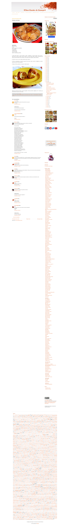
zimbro (52, 519)
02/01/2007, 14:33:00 (17, 160)
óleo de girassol (49, 481)
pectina (51, 486)
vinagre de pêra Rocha (32, 516)
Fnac (16, 459)
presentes (42, 494)
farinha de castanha (26, 454)
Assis (28, 423)
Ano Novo (26, 422)
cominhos (55, 438)
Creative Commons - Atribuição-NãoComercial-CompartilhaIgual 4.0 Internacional (50, 403)
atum (31, 423)
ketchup (25, 466)
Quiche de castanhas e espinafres (51, 89)
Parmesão (44, 485)
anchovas (52, 421)
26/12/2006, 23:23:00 (17, 153)
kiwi (28, 466)
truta (43, 513)
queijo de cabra (38, 496)
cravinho (44, 445)
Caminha (52, 431)
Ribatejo (31, 500)
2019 (46, 65)
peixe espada (28, 487)
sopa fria (42, 509)
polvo (21, 492)
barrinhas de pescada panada (43, 425)
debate (45, 447)
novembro (47, 96)
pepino (41, 487)
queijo (18, 496)
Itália (46, 465)
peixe (17, 487)
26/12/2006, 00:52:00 (17, 119)
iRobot (39, 465)
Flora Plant (49, 458)
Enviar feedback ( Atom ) (19, 220)
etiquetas (55, 452)
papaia (36, 484)
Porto (52, 492)
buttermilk (21, 430)
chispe (27, 436)
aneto (15, 422)
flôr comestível (27, 458)
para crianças (16, 485)
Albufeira (44, 418)
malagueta (14, 471)
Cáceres (47, 430)
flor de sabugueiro (41, 458)
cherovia (14, 436)
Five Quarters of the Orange (48, 166)
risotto (38, 500)
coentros (18, 438)
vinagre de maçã (24, 516)
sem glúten (26, 505)
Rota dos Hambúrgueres (36, 501)
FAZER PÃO (22, 12)
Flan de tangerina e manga (50, 83)
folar (22, 459)
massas (33, 473)
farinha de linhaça (50, 454)
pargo (33, 485)
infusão (47, 464)
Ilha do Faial (30, 464)
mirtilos (15, 476)
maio (47, 103)
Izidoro (55, 465)
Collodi (39, 438)
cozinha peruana (51, 444)
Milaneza (39, 475)
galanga (40, 460)
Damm (42, 447)
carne (15, 433)
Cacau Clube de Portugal (42, 430)
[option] (51, 30)
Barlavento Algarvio (27, 425)
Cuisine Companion (51, 446)
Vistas (26, 518)
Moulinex (39, 478)
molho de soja (55, 476)
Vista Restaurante (21, 518)
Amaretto (55, 420)
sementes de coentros (27, 506)
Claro (36, 437)
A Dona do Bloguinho (17, 113)
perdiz (25, 488)
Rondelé (21, 501)
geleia (26, 461)
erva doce (18, 451)
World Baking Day (34, 519)
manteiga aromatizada (40, 471)
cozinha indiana (41, 443)
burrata (15, 430)
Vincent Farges (26, 517)
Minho (56, 475)
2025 (46, 58)
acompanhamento (54, 415)
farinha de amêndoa (47, 453)
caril (51, 432)
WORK (20, 519)
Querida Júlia (51, 496)
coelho (54, 437)
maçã (38, 470)
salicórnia (44, 502)
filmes (20, 457)
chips (25, 436)
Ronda (18, 501)
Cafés (15, 431)
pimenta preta (18, 490)
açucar (31, 416)
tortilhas (46, 512)
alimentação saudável (26, 420)
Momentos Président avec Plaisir (37, 477)
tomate (14, 512)
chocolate (31, 436)
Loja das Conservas (16, 470)
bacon (43, 424)
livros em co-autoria (54, 469)
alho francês (55, 419)
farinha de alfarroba (41, 453)
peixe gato (33, 487)
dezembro (47, 82)
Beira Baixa (26, 427)
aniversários (22, 422)
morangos (25, 478)
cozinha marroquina (18, 444)
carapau (43, 432)
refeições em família (29, 499)
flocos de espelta (17, 458)
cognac (23, 438)
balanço (52, 424)
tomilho (20, 512)
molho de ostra (45, 476)
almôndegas (38, 420)
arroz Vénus (20, 423)
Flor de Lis (37, 458)
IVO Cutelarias (51, 465)
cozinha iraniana (46, 443)
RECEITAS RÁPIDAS (28, 12)
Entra (32, 450)
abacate (20, 415)
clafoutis (30, 437)
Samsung (47, 503)
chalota (36, 435)
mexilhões (26, 475)
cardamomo (47, 432)
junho (47, 102)
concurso (37, 439)
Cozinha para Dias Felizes (44, 444)
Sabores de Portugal (21, 502)
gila (44, 461)
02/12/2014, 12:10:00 (17, 202)
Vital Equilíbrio (29, 518)
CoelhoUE (14, 438)
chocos (41, 436)
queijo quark (42, 496)
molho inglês (16, 477)
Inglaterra (50, 464)
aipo (35, 418)
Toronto (35, 512)
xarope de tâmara (45, 519)
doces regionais (31, 449)
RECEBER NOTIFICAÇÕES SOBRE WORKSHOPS (47, 12)
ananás (48, 421)
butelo (18, 430)
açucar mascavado (24, 417)
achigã (50, 415)
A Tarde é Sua (16, 415)
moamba (32, 476)
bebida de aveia (55, 426)
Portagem (46, 492)
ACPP (23, 416)
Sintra (35, 508)
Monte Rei (45, 477)
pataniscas (23, 486)
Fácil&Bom (24, 453)
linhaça (15, 469)
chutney (19, 437)
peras (17, 488)
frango (51, 459)
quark (15, 496)
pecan (47, 486)
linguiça (53, 468)
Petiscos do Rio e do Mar (23, 489)
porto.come (29, 493)
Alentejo (16, 419)
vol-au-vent (41, 518)
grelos (46, 462)
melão (39, 474)
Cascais (43, 433)
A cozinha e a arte (48, 90)
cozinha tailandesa (33, 445)
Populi (29, 492)
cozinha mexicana (31, 444)
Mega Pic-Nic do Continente (21, 474)
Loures (25, 470)
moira (38, 476)
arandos (41, 422)
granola (33, 462)
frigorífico (56, 459)
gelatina (22, 461)
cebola (44, 434)
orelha (55, 482)
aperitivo (31, 422)
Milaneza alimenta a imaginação (45, 475)
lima (29, 468)
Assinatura (24, 423)
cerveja (23, 435)
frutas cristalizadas (16, 460)
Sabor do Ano (54, 501)
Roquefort (24, 501)
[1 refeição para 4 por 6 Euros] (50, 157)
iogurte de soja (30, 465)
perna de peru (29, 488)
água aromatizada (55, 417)
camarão (38, 431)
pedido (54, 486)
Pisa (28, 491)
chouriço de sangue (54, 436)
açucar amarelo (37, 416)
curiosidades (16, 447)
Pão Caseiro (48, 91)
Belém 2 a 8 (42, 427)
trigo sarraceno (37, 513)
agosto (47, 99)
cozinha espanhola (20, 443)
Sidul (30, 508)
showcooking (16, 508)
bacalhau (26, 424)
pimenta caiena (54, 489)
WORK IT (24, 519)
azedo (52, 423)
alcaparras (48, 418)
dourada (35, 449)
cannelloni (25, 432)
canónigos (29, 432)
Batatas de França (30, 426)
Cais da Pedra (19, 431)
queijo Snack (46, 496)
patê (26, 486)
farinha (35, 453)
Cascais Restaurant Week (48, 433)
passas (52, 485)
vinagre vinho (19, 517)
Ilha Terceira (39, 464)
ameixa (18, 421)
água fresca (20, 418)
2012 (51, 143)
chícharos (21, 436)
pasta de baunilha (18, 486)
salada (36, 502)
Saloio (21, 503)
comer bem (51, 438)
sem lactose (30, 505)
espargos (46, 451)
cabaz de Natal (26, 430)
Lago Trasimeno (38, 466)
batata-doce (18, 426)
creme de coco (29, 446)
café (56, 430)
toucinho (56, 512)
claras (33, 437)
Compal (16, 439)
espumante (20, 452)
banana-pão (16, 425)
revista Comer (51, 499)
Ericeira (15, 451)
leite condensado (44, 467)
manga (19, 471)
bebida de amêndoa (49, 426)
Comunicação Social (24, 439)
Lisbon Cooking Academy (36, 469)
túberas (46, 513)
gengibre (39, 461)
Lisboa (21, 469)
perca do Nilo (21, 488)
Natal (37, 479)
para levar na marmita (22, 485)
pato (32, 486)
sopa (37, 509)
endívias (29, 450)
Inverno (22, 465)
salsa (28, 503)
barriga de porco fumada (35, 425)
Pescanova (47, 488)
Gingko (49, 461)
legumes (35, 467)
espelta (55, 451)
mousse (43, 478)
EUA (13, 453)
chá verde (32, 435)
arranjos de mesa (54, 422)
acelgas (47, 415)
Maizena (55, 470)
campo (55, 431)
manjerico (29, 471)
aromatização (46, 422)
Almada (35, 420)
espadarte (39, 451)
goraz (56, 461)
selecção (20, 505)
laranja (16, 467)
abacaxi (24, 415)
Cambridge (43, 431)
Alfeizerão (29, 419)
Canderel (17, 432)
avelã (40, 423)
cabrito (30, 430)
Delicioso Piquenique (50, 447)
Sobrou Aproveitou (19, 509)
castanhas (54, 433)
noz (15, 480)
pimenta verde (32, 490)
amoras (44, 421)
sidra (27, 508)
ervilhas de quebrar (33, 451)
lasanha (20, 467)
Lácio (34, 466)
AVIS (44, 423)
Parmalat (39, 485)
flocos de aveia (45, 457)
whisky (17, 519)
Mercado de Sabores (17, 475)
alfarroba (25, 419)
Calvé (35, 431)
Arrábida (50, 422)
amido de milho (39, 421)
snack (42, 508)
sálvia (39, 503)
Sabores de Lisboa (15, 502)
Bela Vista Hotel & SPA (32, 427)
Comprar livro (50, 36)
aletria (19, 419)
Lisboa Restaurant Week (27, 469)
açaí (43, 415)
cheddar (44, 435)
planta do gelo (15, 492)
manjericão (23, 471)
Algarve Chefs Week (37, 419)
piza (35, 491)
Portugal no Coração (40, 493)
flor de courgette (32, 458)
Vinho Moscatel (51, 517)
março (47, 105)
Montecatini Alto (50, 477)
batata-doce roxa (24, 426)
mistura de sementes (20, 476)
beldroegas (37, 427)
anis (18, 422)
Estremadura (47, 452)
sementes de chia (19, 506)
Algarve (32, 419)
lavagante (24, 467)
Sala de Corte (32, 502)
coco (51, 437)
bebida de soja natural (17, 427)
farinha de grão (45, 454)
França (48, 459)
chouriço (48, 436)
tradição (15, 513)
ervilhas (28, 451)
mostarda (34, 478)
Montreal (21, 478)
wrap (38, 519)
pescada (42, 488)
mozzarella (48, 478)
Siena (32, 508)
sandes (25, 504)
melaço (31, 474)
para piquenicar (29, 485)
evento (17, 453)
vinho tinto (55, 517)
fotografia (36, 459)
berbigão (50, 427)
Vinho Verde (16, 518)
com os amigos (47, 438)
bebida (44, 426)
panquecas (28, 484)
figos (16, 457)
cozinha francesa (25, 443)
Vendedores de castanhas (50, 84)
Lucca (32, 470)
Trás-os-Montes (27, 513)
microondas (31, 475)
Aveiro (38, 423)
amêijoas (14, 421)
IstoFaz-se (42, 465)
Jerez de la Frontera (15, 466)
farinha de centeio (32, 454)
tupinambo (50, 513)
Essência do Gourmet (26, 452)
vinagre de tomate (45, 516)
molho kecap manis (21, 477)
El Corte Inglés (49, 449)
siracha (39, 508)
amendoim (28, 421)
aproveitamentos (36, 422)
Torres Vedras (39, 512)
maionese (50, 470)
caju (23, 431)
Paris (36, 485)
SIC (20, 508)
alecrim (56, 418)
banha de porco (21, 425)
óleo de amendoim (32, 481)
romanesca (14, 501)
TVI (55, 513)
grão (36, 462)
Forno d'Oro (25, 459)
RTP (41, 501)
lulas (35, 470)
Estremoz (51, 452)
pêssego (51, 488)
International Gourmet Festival (16, 465)
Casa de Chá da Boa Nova (27, 433)
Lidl (27, 468)
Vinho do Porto (44, 517)
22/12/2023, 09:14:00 (17, 215)
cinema (22, 437)
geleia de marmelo (34, 461)
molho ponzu (26, 477)
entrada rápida (42, 450)
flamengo (38, 457)
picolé (50, 489)
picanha (39, 489)
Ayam (49, 423)
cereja (19, 435)
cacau (36, 430)
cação (33, 430)
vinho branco (31, 517)
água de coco (16, 418)
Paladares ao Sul (17, 484)
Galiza (48, 460)
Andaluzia (56, 421)
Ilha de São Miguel (24, 464)
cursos (20, 447)
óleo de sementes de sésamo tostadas (25, 482)
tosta (53, 512)
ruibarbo (48, 501)
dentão (55, 447)
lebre (27, 467)
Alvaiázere (51, 420)
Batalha (49, 425)
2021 (46, 63)
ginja (51, 461)
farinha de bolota (20, 454)
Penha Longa (37, 487)
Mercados (22, 475)
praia (53, 493)
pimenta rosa (26, 490)
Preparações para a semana (35, 494)
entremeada (51, 450)
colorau (42, 438)
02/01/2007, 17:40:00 (17, 166)
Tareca (15, 156)
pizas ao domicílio (40, 491)
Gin (46, 461)
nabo (34, 479)
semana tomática (35, 505)
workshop (28, 519)
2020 (46, 64)
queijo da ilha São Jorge (31, 496)
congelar (51, 439)
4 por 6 (29, 414)
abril (47, 104)
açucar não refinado (36, 417)
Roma (52, 500)
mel (27, 474)
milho (51, 475)
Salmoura (18, 503)
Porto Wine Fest (25, 493)
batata (52, 425)
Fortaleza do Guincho (31, 459)
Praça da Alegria (49, 493)
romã (55, 500)
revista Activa (46, 499)
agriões (50, 417)
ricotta (35, 500)
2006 (46, 81)
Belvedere (46, 427)
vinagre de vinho (50, 516)
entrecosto (47, 450)
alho (49, 419)
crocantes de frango (45, 446)
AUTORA (13, 12)
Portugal (34, 493)
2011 (46, 75)
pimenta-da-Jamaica (45, 490)
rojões (49, 500)
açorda (16, 416)
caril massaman (55, 432)
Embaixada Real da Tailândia (19, 450)
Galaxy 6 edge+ (44, 460)
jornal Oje (20, 466)
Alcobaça (52, 418)
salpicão (25, 503)
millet (54, 475)
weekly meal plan (49, 518)
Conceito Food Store (32, 439)
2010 (46, 76)
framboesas (43, 459)
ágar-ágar (46, 417)
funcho (34, 460)
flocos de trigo (22, 458)
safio (26, 502)
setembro (47, 98)
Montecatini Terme (55, 477)
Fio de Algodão (16, 205)
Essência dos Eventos (33, 452)
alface (22, 419)
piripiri (25, 491)
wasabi (44, 518)
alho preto (16, 420)
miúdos (26, 476)
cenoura (14, 435)
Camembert (47, 431)
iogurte (25, 465)
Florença (52, 458)
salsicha (33, 503)
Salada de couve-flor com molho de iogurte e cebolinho (51, 93)
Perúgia (39, 488)
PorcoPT (39, 492)
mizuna (29, 476)
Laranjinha (16, 181)
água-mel (28, 418)
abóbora (28, 415)
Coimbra (32, 438)
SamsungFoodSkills (53, 503)
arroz (16, 423)
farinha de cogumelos (39, 454)
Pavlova (44, 486)
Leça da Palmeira (31, 467)
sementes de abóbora (43, 505)
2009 (46, 77)
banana (56, 424)
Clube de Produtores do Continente (42, 437)
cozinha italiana (52, 443)
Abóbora (47, 85)
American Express (33, 421)
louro (28, 470)
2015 (46, 70)
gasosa (15, 461)
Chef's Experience (53, 435)
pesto (55, 488)
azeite (14, 424)
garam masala (52, 460)
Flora (45, 458)
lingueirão (49, 468)
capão (36, 432)
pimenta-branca (38, 490)
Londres (21, 470)
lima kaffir (33, 468)
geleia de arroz (29, 461)
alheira (45, 419)
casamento (39, 433)
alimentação (20, 420)
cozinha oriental (37, 444)
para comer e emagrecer (54, 484)
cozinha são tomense (27, 445)
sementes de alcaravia (50, 505)
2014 (46, 71)
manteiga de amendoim (47, 471)
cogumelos (27, 438)
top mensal (28, 512)
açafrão (40, 415)
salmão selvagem (54, 502)
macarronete (46, 470)
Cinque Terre (26, 437)
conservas (54, 439)
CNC (48, 437)
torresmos (43, 512)
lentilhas (21, 468)
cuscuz (30, 447)
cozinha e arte (50, 442)
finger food (23, 457)
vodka (37, 518)
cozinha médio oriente (25, 444)
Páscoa (48, 485)
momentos (30, 477)
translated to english (21, 513)
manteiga (33, 471)
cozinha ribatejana (21, 445)
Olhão (38, 482)
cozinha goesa (31, 443)
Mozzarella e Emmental (54, 478)
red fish (24, 499)
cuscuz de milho (35, 447)
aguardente (31, 418)
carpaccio (21, 433)
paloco (22, 484)
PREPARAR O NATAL (36, 12)
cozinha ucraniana (39, 445)
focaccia (19, 459)
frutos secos (22, 460)
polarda (19, 492)
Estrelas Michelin (42, 452)
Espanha (43, 451)
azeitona (21, 424)
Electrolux (53, 449)
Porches (32, 492)
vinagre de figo (19, 516)
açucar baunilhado (45, 416)
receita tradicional (34, 498)
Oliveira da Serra (43, 482)
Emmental (26, 450)
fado (27, 453)
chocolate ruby (37, 436)
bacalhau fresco (39, 424)
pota (45, 493)
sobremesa (47, 508)
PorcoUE (42, 492)
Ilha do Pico (34, 464)
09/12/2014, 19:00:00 (17, 210)
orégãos (51, 482)
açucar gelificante (19, 417)
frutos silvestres (27, 460)
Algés (42, 419)
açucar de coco (52, 416)
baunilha (39, 426)
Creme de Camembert (23, 446)
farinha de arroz (54, 453)
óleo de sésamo (33, 482)
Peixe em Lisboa (23, 487)
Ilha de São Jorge (18, 464)
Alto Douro (47, 420)
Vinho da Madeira (38, 517)
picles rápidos (46, 489)
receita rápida (27, 498)
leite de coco (55, 467)
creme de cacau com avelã (16, 446)
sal (28, 502)
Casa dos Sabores (34, 433)
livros (49, 469)
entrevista (56, 450)
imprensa (43, 464)
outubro (47, 97)
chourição (44, 436)
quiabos (55, 496)
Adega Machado (42, 417)
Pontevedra (25, 492)
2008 (46, 78)
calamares (26, 431)
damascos (39, 447)
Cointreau (35, 438)
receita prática (21, 498)
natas (46, 479)
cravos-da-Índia (49, 445)
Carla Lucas (16, 175)
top (24, 512)
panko (24, 484)
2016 (46, 69)
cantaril (33, 432)
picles (42, 489)
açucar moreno (30, 417)
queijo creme (25, 496)
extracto (21, 453)
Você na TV (34, 518)
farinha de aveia (15, 454)
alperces (43, 420)
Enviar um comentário (16, 217)
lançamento (43, 466)
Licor (24, 468)
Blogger (38, 523)
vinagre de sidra (39, 516)
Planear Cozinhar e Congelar (52, 491)
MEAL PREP (18, 12)
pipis (22, 491)
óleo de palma (18, 482)
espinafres (15, 452)
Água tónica (24, 418)
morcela (30, 478)
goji (53, 461)
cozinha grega (36, 443)
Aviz (46, 423)
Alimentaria (31, 420)
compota (19, 439)
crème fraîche (40, 446)
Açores (19, 416)
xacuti (41, 519)
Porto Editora (20, 493)
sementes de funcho (47, 506)
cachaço (50, 430)
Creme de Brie (54, 445)
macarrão (42, 470)
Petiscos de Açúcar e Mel (16, 489)
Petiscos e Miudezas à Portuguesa (32, 489)
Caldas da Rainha (31, 431)
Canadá (14, 432)
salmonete (14, 503)
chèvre (18, 436)
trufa (41, 513)
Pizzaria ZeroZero (45, 491)
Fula (31, 460)
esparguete (51, 451)
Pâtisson (29, 486)
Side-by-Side (24, 508)
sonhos (13, 95)
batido (35, 426)
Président (54, 494)
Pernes (33, 488)
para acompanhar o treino (46, 484)
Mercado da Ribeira (54, 474)
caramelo (39, 432)
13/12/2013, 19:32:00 (17, 190)
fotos (40, 459)
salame (41, 502)
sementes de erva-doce (41, 506)
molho (40, 476)
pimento (14, 491)
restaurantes (40, 499)
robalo (46, 500)
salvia (36, 503)
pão (32, 484)
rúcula (44, 501)
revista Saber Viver (24, 500)
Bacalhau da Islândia (33, 424)
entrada (36, 450)
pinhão (19, 491)
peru (35, 488)
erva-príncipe (23, 451)
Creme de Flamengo (34, 446)
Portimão (49, 492)
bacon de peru (48, 424)
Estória (38, 452)
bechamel (22, 427)
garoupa (56, 460)
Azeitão (55, 423)
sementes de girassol (54, 506)
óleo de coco (43, 481)
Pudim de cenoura (48, 94)
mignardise (35, 475)
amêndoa (22, 421)
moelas (35, 476)
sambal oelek (43, 503)
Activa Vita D (27, 416)
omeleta (48, 482)
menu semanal (47, 474)
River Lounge (42, 500)
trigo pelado (32, 513)
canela (21, 432)
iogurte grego (35, 465)
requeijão (35, 499)
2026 (46, 57)
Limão (37, 468)
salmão (48, 502)
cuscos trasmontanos (25, 447)
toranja (32, 512)
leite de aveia (50, 467)
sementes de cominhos (34, 506)
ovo (33, 483)
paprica (39, 484)
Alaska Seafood (40, 418)
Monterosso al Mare (16, 478)
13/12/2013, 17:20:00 (17, 185)
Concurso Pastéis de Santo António (43, 439)
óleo (22, 481)
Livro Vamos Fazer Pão (44, 469)
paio (13, 484)
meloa (42, 474)
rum (50, 501)
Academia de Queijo (35, 415)
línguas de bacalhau (44, 468)
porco (35, 492)
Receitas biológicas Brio (49, 498)
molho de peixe (50, 476)
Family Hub (30, 453)
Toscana (50, 512)
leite (39, 467)
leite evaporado (17, 468)
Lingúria (56, 468)
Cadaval (53, 430)
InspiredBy (54, 464)
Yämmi (49, 519)
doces (26, 449)
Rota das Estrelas (29, 501)
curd (56, 446)
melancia (34, 474)
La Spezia (31, 466)
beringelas (54, 427)
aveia (34, 423)
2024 (46, 59)
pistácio (31, 491)
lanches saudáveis (54, 466)
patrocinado (37, 486)
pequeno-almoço (47, 487)
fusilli (37, 460)
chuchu (15, 437)
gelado (18, 461)
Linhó (18, 469)
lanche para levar (48, 466)
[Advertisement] (27, 231)
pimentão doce (52, 490)
